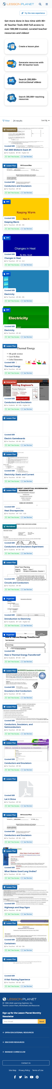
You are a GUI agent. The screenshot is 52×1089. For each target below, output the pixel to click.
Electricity (9, 294)
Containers (10, 943)
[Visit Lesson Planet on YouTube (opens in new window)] (31, 1077)
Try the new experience (35, 13)
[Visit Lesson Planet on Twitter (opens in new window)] (20, 1077)
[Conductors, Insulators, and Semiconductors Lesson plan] (26, 720)
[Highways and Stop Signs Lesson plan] (26, 900)
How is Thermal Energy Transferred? (22, 654)
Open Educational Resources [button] (19, 1032)
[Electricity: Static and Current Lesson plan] (26, 467)
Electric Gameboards (14, 438)
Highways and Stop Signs (17, 907)
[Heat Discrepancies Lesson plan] (26, 504)
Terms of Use (37, 1070)
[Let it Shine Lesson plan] (26, 791)
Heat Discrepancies (14, 510)
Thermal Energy (12, 366)
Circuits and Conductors (16, 582)
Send (41, 1021)
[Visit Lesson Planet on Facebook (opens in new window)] (14, 1077)
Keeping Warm (11, 222)
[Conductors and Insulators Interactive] (26, 395)
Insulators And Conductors (18, 691)
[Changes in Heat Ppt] (26, 251)
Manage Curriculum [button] (15, 1052)
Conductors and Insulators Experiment (24, 546)
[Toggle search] (40, 4)
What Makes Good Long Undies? (20, 871)
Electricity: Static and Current (19, 474)
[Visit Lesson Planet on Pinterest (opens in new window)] (37, 1077)
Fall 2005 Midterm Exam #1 (17, 149)
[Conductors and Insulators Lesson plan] (26, 756)
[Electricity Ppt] (26, 287)
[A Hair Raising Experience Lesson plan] (26, 972)
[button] (46, 4)
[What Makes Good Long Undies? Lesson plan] (26, 864)
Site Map (12, 1070)
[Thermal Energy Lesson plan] (26, 359)
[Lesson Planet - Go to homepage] (18, 4)
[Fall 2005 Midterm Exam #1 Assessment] (26, 143)
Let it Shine (10, 799)
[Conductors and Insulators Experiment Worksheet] (26, 540)
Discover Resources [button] (14, 1042)
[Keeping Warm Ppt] (26, 215)
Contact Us (26, 1063)
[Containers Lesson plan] (26, 936)
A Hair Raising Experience (17, 979)
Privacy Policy (24, 1070)
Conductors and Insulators (17, 186)
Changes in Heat (12, 258)
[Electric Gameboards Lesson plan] (26, 431)
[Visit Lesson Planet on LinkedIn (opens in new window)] (26, 1077)
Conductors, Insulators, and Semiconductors (18, 726)
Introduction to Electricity (17, 618)
